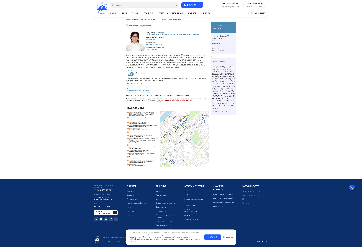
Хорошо (212, 237)
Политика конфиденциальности (193, 210)
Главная (128, 19)
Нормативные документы (223, 194)
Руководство (132, 199)
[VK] (106, 219)
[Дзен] (101, 219)
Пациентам (148, 13)
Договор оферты (190, 205)
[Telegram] (96, 219)
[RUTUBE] (111, 219)
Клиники (134, 13)
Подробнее (228, 237)
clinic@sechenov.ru (102, 206)
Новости (130, 215)
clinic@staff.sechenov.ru (154, 44)
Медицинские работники (136, 203)
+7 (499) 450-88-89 (255, 3)
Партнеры (130, 211)
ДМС (186, 191)
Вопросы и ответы (191, 219)
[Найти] (176, 5)
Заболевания (161, 211)
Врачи (124, 13)
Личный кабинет (258, 13)
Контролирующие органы (223, 198)
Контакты (206, 13)
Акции (158, 199)
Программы (163, 13)
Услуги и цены (161, 195)
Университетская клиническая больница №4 (152, 19)
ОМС (186, 195)
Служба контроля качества (223, 202)
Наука (129, 207)
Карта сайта (218, 206)
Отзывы (187, 215)
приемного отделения (221, 70)
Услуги (113, 13)
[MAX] (116, 219)
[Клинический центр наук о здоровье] (102, 8)
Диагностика (161, 207)
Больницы (135, 19)
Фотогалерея (217, 28)
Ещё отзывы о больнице (220, 111)
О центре (192, 13)
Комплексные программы (165, 203)
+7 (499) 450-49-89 (230, 3)
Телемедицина (178, 13)
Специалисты (217, 26)
